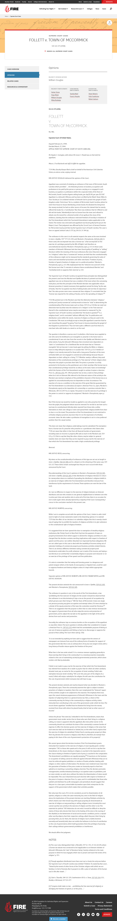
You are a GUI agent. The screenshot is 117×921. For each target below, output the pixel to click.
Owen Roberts (93, 94)
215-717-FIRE (46, 908)
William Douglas (56, 98)
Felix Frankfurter (94, 96)
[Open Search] (111, 9)
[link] (12, 8)
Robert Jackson (93, 99)
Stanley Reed (74, 94)
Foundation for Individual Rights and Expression (52, 901)
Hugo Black (55, 95)
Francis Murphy (75, 96)
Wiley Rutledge (56, 100)
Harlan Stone (55, 92)
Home (6, 16)
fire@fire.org (36, 908)
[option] (22, 69)
